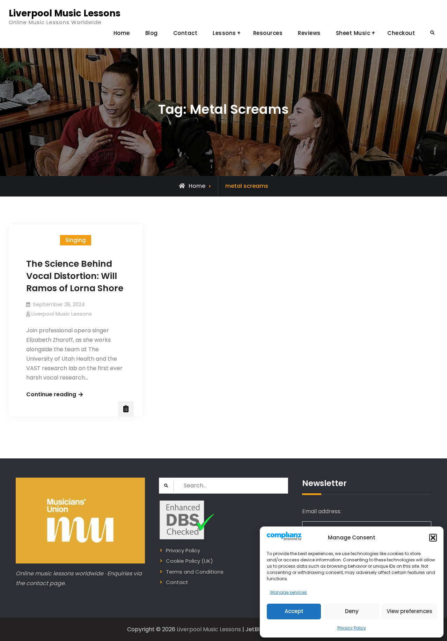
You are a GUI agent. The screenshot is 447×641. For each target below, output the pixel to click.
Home (121, 33)
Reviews (309, 33)
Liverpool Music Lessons (64, 13)
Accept (294, 611)
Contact (185, 33)
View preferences (409, 611)
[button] (433, 537)
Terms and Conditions (195, 571)
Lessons (224, 33)
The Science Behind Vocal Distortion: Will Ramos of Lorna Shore (74, 276)
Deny (352, 611)
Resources (268, 33)
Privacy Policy (351, 628)
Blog (151, 33)
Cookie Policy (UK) (189, 561)
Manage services (288, 592)
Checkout (401, 33)
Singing (75, 240)
